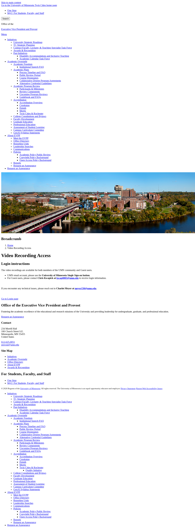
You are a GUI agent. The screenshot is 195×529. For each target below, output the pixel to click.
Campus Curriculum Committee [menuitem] (28, 130)
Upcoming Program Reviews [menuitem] (34, 94)
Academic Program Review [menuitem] (26, 86)
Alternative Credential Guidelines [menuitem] (36, 83)
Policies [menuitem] (17, 152)
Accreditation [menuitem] (19, 100)
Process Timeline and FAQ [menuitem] (32, 72)
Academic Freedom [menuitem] (22, 64)
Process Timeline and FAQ (32, 426)
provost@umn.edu (10, 344)
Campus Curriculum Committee (28, 486)
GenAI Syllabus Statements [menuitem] (26, 132)
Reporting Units (21, 500)
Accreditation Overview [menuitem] (31, 102)
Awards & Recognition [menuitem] (24, 50)
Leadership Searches (23, 503)
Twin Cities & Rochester (31, 467)
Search (5, 19)
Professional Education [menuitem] (24, 124)
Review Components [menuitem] (30, 91)
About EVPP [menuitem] (13, 135)
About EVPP (13, 364)
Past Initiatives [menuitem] (20, 53)
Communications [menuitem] (21, 149)
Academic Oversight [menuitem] (17, 61)
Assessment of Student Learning (28, 484)
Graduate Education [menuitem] (23, 121)
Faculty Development (23, 475)
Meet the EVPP (20, 495)
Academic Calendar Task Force (35, 412)
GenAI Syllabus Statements (26, 489)
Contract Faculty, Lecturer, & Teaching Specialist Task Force (42, 401)
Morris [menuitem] (23, 111)
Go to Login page (9, 298)
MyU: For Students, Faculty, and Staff (25, 13)
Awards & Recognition (18, 367)
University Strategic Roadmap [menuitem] (27, 42)
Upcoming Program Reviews (34, 448)
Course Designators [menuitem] (29, 78)
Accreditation (19, 454)
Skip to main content (11, 2)
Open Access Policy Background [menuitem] (35, 160)
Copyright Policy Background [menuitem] (34, 157)
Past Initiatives (20, 407)
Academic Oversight (17, 359)
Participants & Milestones (32, 443)
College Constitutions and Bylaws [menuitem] (29, 116)
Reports (17, 519)
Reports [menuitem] (17, 163)
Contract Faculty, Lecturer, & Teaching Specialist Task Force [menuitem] (42, 47)
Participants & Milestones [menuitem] (32, 89)
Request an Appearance (12, 316)
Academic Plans (21, 423)
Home (10, 245)
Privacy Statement (128, 388)
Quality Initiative (34, 470)
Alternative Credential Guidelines (36, 437)
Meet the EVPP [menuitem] (20, 138)
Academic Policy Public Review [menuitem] (35, 154)
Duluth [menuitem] (23, 108)
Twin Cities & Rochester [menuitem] (31, 113)
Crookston (25, 459)
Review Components (30, 445)
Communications (21, 506)
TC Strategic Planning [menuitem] (24, 45)
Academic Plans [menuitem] (21, 69)
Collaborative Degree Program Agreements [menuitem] (40, 80)
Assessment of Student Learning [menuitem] (28, 127)
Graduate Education (23, 478)
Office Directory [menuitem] (21, 141)
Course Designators (29, 432)
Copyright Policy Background (34, 514)
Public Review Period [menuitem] (30, 75)
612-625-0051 (8, 342)
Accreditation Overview (31, 456)
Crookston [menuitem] (25, 105)
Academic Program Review (26, 440)
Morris (23, 465)
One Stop (11, 10)
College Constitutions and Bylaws (29, 473)
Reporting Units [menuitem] (21, 143)
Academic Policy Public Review (35, 511)
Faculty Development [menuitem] (23, 119)
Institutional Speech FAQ (32, 421)
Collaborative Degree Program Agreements (40, 434)
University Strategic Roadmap (27, 396)
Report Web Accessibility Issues (149, 388)
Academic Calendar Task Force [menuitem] (35, 58)
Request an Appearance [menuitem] (24, 165)
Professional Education (24, 481)
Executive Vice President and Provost (19, 29)
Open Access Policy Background (35, 517)
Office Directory (15, 362)
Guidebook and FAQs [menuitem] (30, 97)
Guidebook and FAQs (30, 451)
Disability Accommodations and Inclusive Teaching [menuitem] (44, 56)
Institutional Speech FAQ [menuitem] (32, 67)
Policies (17, 508)
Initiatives (12, 356)
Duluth (23, 462)
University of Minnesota (30, 388)
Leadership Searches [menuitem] (23, 146)
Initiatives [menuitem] (12, 39)
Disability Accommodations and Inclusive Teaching (44, 410)
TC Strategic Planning (24, 399)
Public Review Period (30, 429)
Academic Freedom (22, 418)
